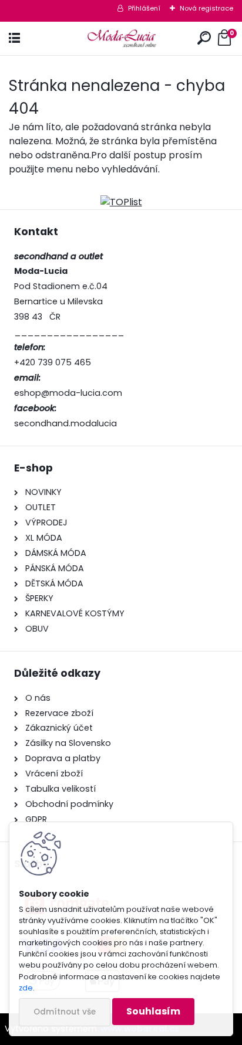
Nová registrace (206, 8)
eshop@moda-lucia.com (68, 393)
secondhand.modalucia (65, 423)
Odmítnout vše (64, 1011)
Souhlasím (153, 1011)
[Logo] (121, 38)
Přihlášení (144, 8)
